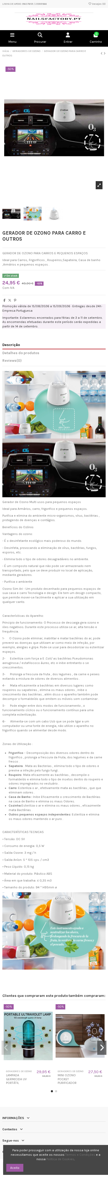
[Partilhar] (4, 300)
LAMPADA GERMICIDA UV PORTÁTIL (16, 1079)
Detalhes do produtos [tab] (20, 353)
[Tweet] (9, 300)
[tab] (54, 361)
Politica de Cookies (60, 1159)
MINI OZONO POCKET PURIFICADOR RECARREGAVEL (69, 1080)
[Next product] (105, 53)
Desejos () (98, 4)
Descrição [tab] (11, 345)
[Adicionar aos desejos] (25, 1066)
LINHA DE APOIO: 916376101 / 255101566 (24, 4)
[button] (52, 1091)
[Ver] (31, 1066)
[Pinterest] (15, 300)
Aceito (14, 1168)
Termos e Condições (80, 1155)
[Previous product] (102, 53)
